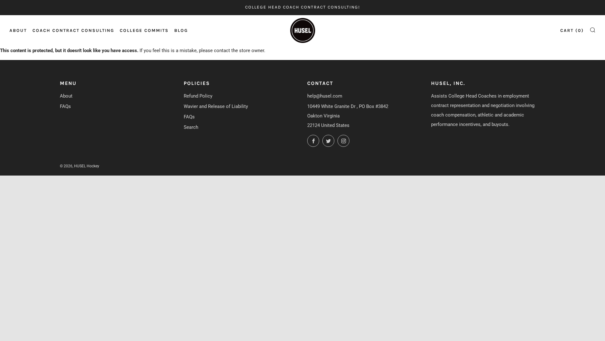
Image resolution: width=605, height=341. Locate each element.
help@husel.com (324, 96)
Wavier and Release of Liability (216, 106)
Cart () (572, 30)
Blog (181, 30)
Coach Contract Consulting (73, 30)
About (18, 30)
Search (191, 127)
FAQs (65, 106)
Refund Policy (198, 96)
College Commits (144, 30)
